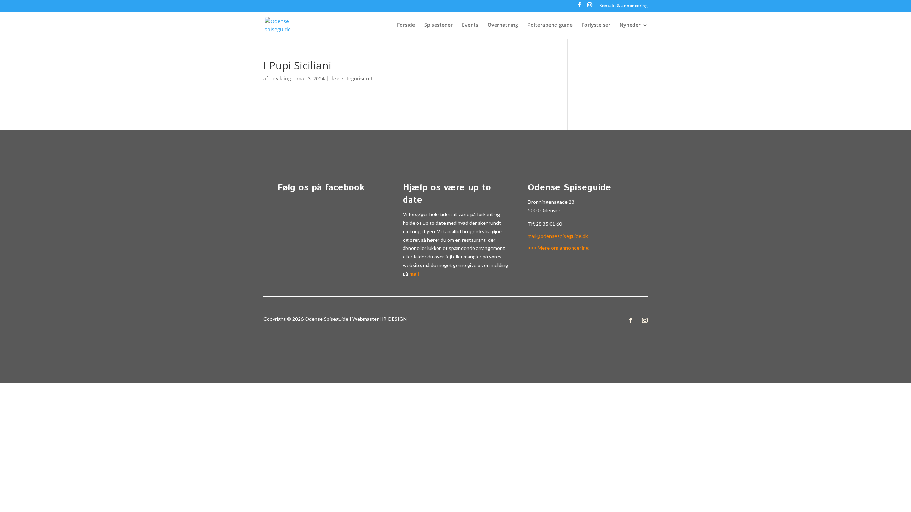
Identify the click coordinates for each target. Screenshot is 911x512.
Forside (406, 25)
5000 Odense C (545, 210)
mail (414, 274)
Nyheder (630, 25)
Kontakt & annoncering (623, 6)
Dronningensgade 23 (551, 202)
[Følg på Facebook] (630, 320)
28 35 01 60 (549, 224)
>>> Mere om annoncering (558, 248)
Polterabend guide (550, 25)
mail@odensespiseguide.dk (558, 236)
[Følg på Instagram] (645, 320)
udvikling (280, 78)
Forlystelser (596, 25)
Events (470, 25)
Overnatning (503, 25)
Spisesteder (438, 25)
